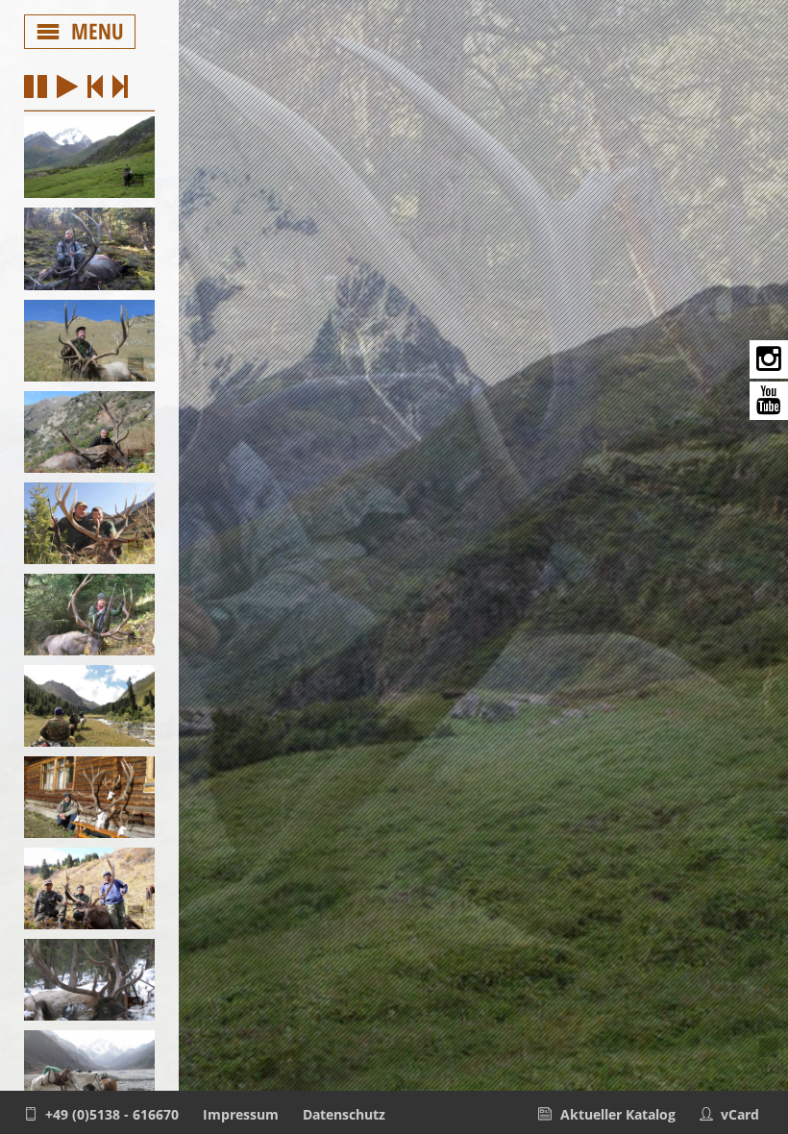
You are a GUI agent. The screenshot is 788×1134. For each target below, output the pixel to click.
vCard (740, 1114)
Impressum (241, 1114)
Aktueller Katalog (618, 1114)
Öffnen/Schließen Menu (80, 31)
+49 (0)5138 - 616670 (112, 1114)
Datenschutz (344, 1114)
